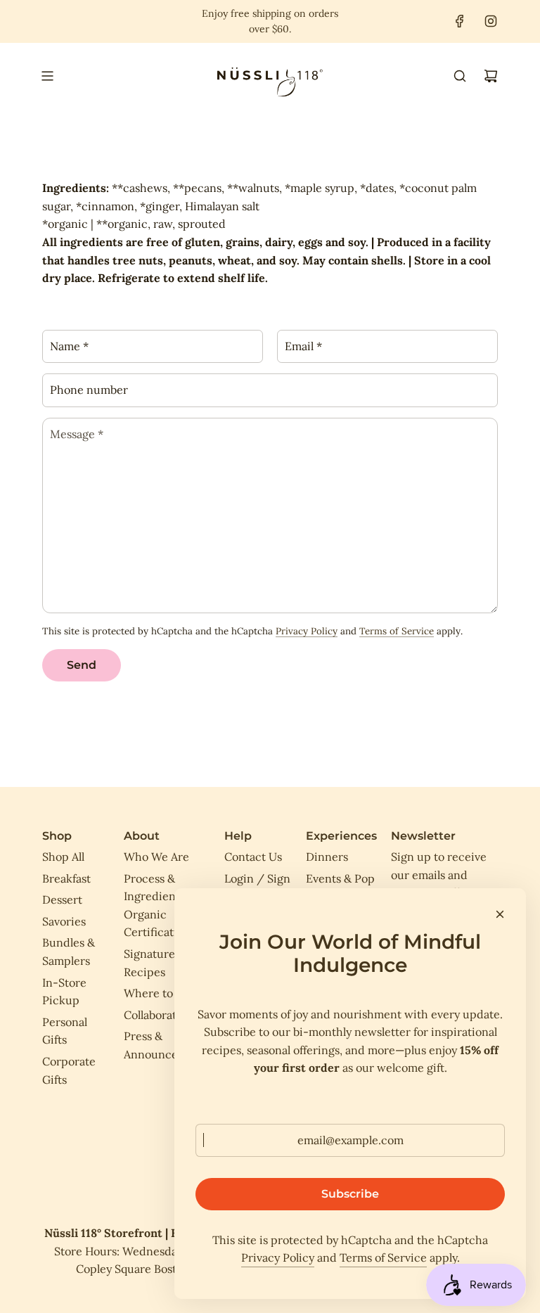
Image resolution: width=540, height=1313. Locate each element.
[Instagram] (490, 21)
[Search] (459, 75)
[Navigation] (47, 75)
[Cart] (490, 75)
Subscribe (350, 1193)
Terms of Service (396, 631)
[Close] (499, 914)
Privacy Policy (307, 631)
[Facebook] (459, 21)
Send (81, 665)
